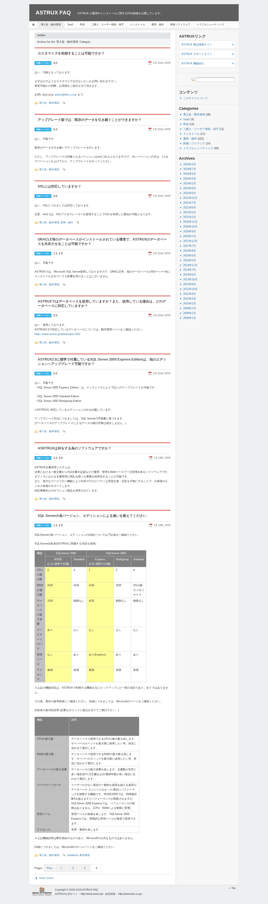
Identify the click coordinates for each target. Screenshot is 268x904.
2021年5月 (189, 212)
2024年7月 (189, 169)
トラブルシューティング (210, 24)
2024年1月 (189, 183)
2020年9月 (189, 231)
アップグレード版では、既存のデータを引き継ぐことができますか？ (90, 120)
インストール (137, 24)
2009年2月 (189, 313)
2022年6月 (189, 193)
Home (34, 24)
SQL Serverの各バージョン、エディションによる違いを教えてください (92, 515)
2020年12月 (190, 221)
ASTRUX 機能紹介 (192, 63)
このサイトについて (195, 98)
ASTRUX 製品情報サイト (196, 44)
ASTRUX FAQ (53, 12)
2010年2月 (189, 303)
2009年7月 (189, 308)
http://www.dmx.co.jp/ (130, 893)
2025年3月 (189, 164)
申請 (82, 24)
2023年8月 (189, 188)
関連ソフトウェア (180, 24)
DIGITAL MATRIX (40, 891)
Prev (49, 868)
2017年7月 (189, 245)
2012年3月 (189, 298)
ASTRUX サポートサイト (196, 54)
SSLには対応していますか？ (59, 186)
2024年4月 (189, 178)
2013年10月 (190, 279)
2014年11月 (190, 265)
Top (233, 888)
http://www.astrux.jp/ (92, 893)
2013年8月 (189, 284)
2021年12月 (190, 197)
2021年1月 (189, 217)
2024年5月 (189, 173)
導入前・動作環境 (51, 24)
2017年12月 (190, 241)
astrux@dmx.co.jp (65, 94)
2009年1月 (189, 317)
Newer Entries (46, 878)
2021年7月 (189, 202)
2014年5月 (189, 274)
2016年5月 (189, 255)
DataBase (72, 855)
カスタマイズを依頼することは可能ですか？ (71, 53)
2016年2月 (189, 260)
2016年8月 (189, 250)
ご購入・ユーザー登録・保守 (107, 24)
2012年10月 (190, 289)
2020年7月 (189, 236)
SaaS (70, 24)
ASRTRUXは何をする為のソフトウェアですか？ (74, 448)
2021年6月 (189, 207)
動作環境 (85, 855)
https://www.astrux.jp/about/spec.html (57, 334)
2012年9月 (189, 293)
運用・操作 (157, 24)
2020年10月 (190, 226)
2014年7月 (189, 269)
